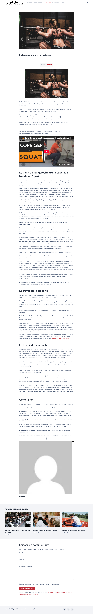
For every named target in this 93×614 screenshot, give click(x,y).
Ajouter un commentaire (25, 566)
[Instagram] (64, 609)
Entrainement (38, 2)
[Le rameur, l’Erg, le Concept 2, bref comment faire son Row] (18, 520)
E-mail (21, 559)
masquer (49, 64)
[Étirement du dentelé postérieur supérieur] (46, 520)
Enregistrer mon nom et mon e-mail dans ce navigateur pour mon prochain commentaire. (39, 584)
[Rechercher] (87, 2)
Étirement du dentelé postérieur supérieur (45, 530)
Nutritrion (55, 2)
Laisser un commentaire (27, 588)
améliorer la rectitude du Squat (60, 338)
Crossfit (48, 2)
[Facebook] (68, 609)
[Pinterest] (72, 609)
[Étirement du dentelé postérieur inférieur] (75, 520)
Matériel (29, 2)
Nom (21, 552)
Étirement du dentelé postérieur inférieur (74, 530)
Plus (63, 2)
